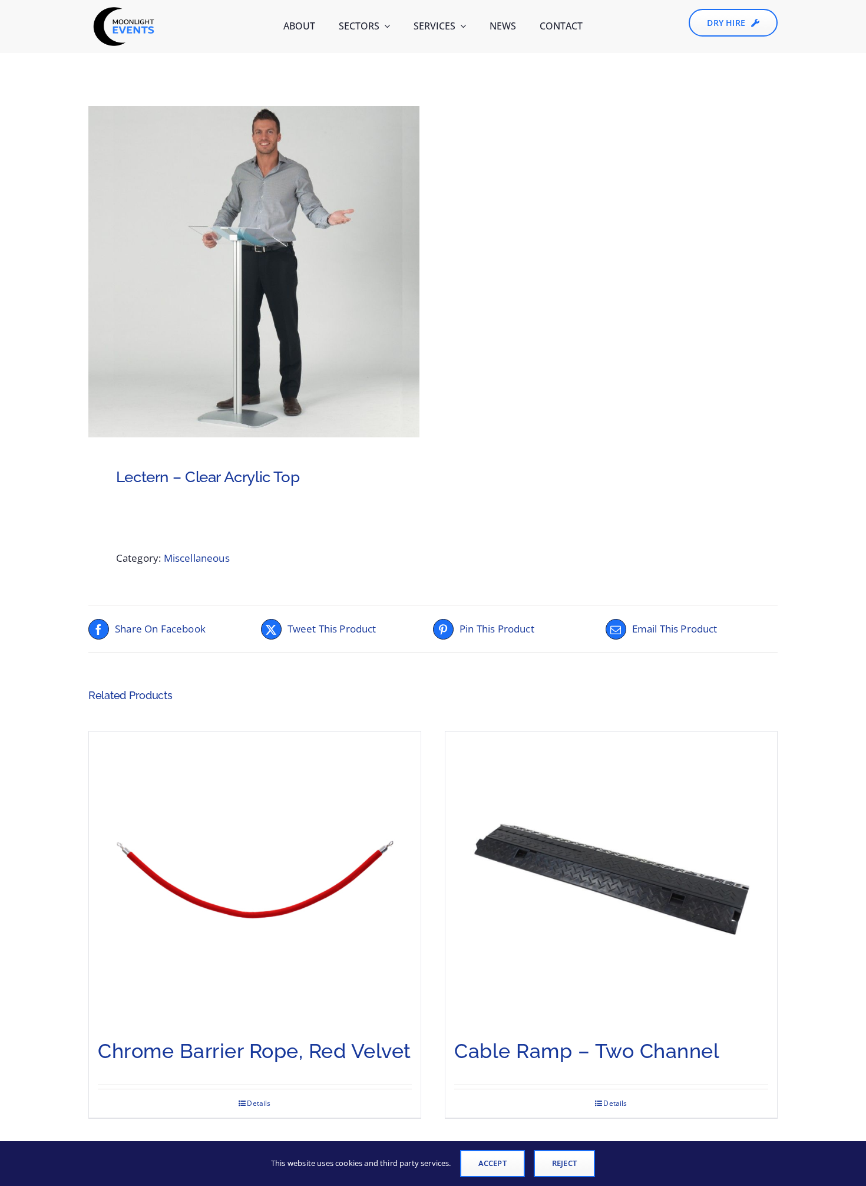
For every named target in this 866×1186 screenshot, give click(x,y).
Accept (492, 1163)
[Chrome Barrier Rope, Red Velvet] (255, 879)
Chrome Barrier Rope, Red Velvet (254, 1051)
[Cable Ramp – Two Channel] (611, 879)
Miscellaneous (197, 558)
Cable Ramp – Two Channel (586, 1051)
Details (258, 1103)
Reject (564, 1163)
